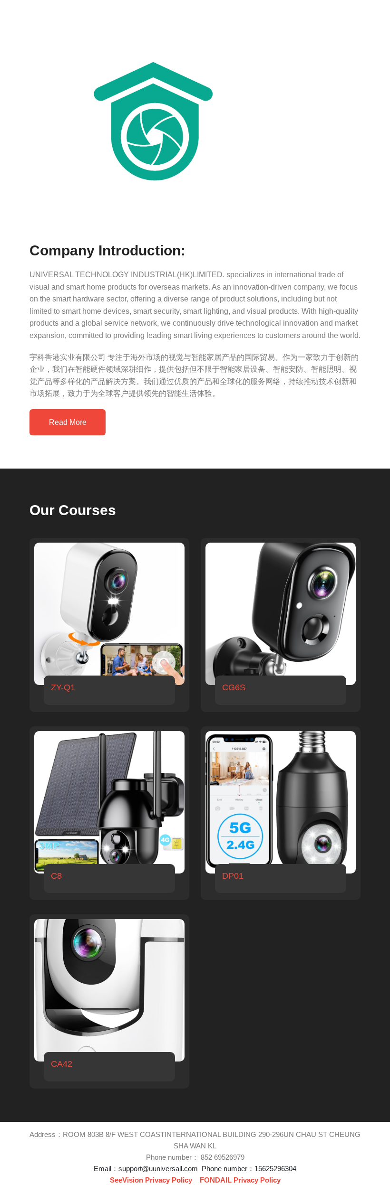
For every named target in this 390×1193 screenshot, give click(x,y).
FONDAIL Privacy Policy (240, 1180)
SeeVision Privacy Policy (151, 1180)
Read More (68, 422)
